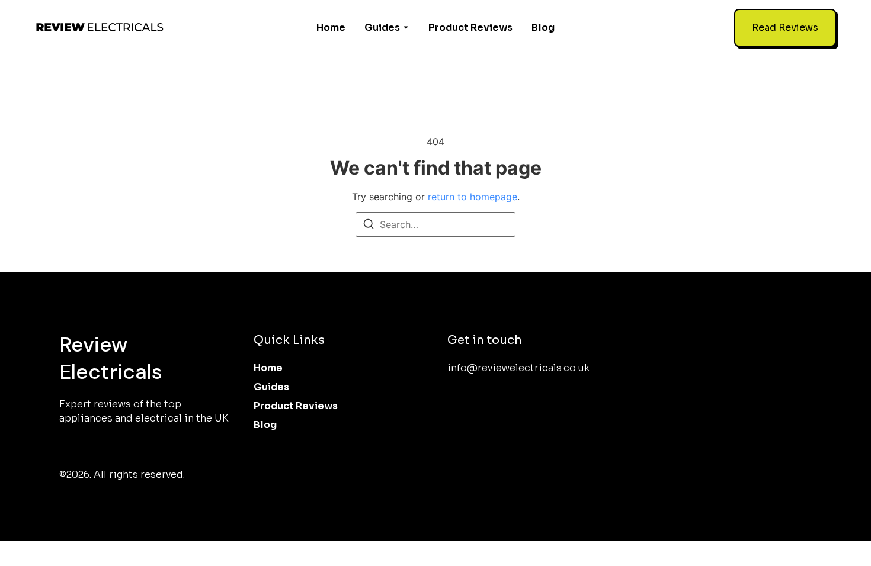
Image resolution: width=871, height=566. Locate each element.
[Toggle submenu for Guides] (404, 28)
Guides (382, 27)
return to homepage (472, 196)
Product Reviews (470, 27)
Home (330, 27)
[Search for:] (435, 224)
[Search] (368, 225)
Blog (543, 27)
